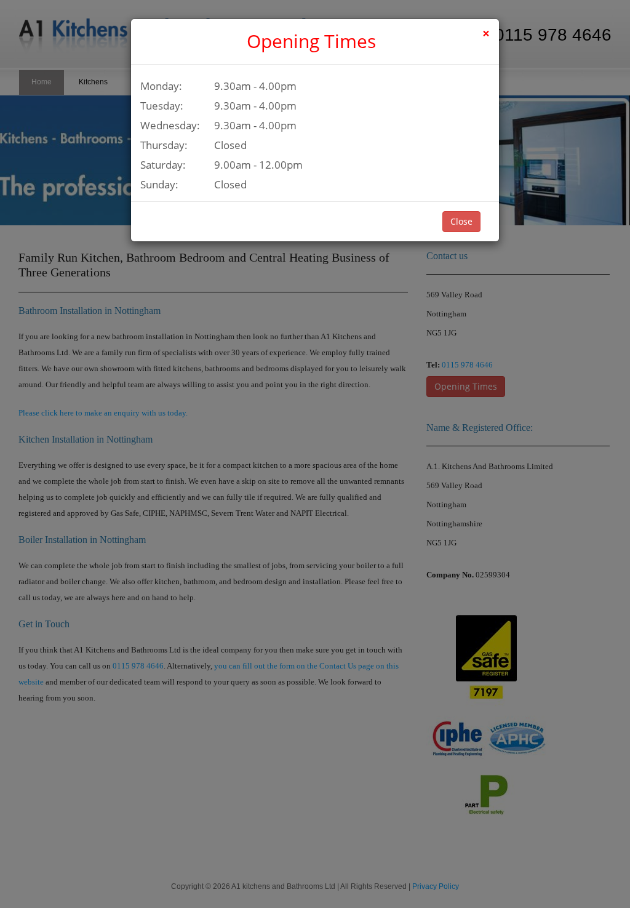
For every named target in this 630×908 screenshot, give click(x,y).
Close (461, 221)
